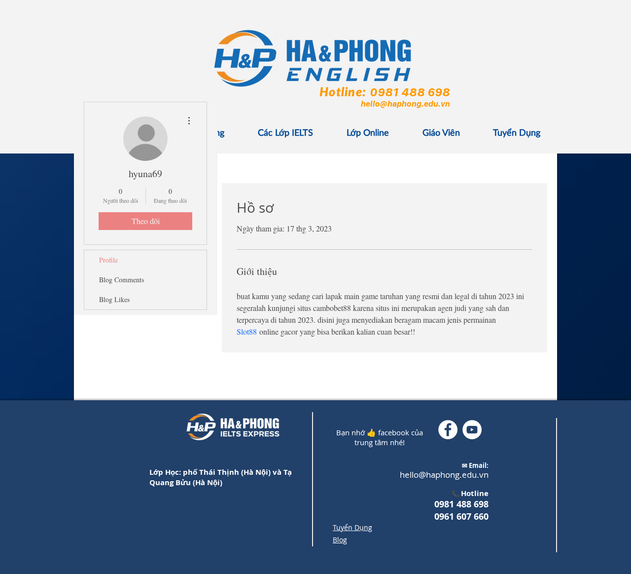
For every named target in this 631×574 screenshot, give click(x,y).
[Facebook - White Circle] (447, 429)
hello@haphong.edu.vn (405, 104)
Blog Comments (121, 279)
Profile (108, 260)
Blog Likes (114, 299)
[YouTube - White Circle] (472, 429)
